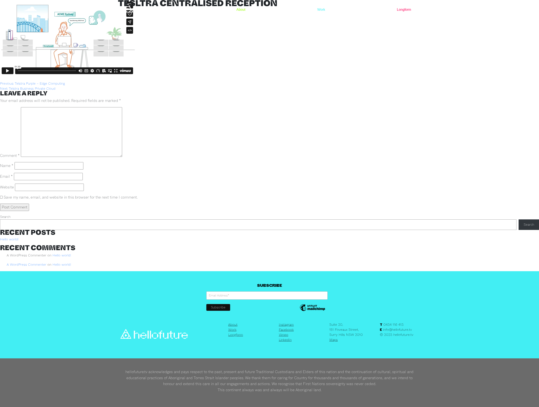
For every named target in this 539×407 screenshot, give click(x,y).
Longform (404, 9)
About (240, 9)
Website (7, 187)
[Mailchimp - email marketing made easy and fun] (312, 310)
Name (6, 165)
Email (6, 176)
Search (5, 216)
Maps (333, 339)
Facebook (286, 329)
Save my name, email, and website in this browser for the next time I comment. (70, 197)
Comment (10, 155)
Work (321, 9)
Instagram (286, 324)
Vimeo (283, 334)
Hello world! (9, 239)
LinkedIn (285, 339)
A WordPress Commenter (26, 264)
